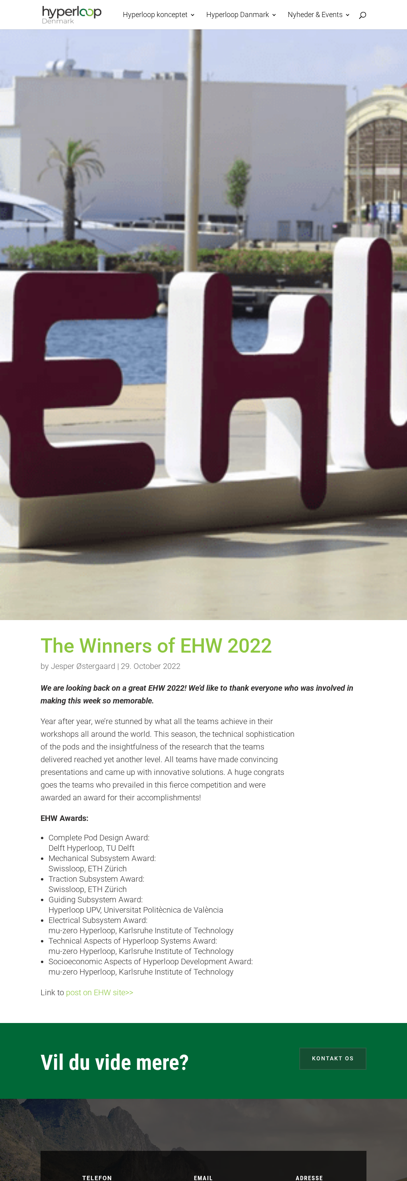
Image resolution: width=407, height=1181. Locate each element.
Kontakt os (333, 1058)
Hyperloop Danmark (237, 15)
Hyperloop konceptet (155, 15)
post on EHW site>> (99, 992)
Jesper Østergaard (83, 666)
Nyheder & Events (315, 15)
